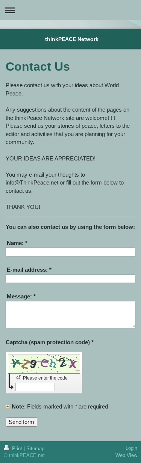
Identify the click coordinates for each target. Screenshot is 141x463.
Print (17, 448)
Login (131, 448)
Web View (126, 455)
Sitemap (35, 448)
